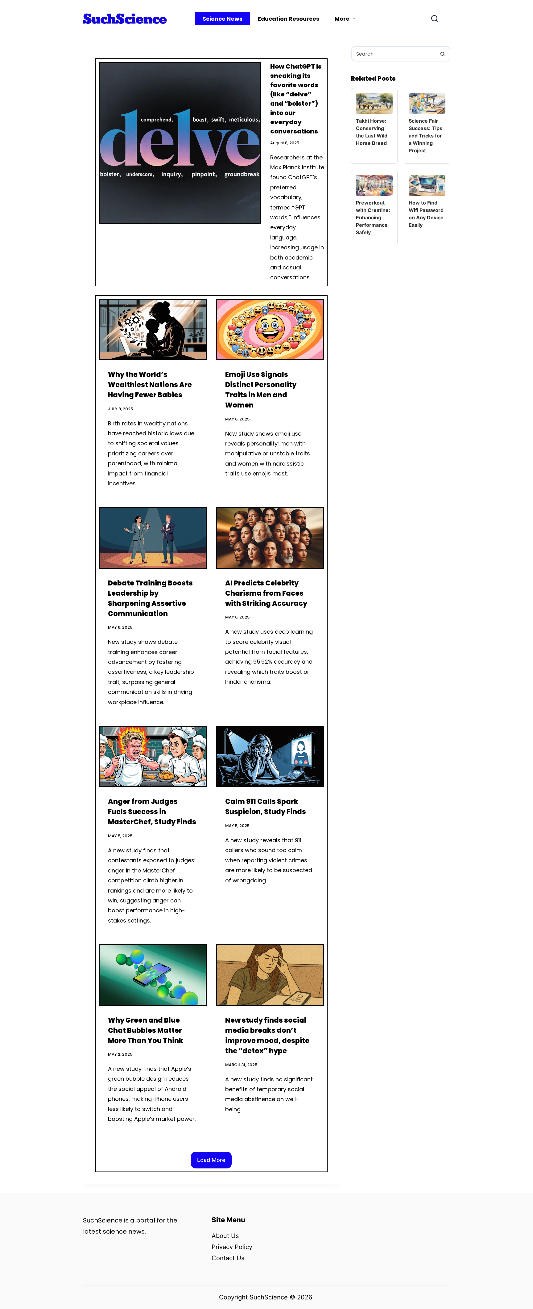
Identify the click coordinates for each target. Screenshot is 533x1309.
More (342, 19)
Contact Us (228, 1258)
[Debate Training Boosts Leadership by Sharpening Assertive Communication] (153, 537)
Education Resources (288, 19)
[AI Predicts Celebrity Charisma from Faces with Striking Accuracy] (270, 537)
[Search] (434, 18)
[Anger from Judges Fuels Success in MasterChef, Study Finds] (153, 756)
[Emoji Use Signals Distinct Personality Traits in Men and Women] (270, 329)
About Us (225, 1235)
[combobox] (394, 53)
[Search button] (443, 54)
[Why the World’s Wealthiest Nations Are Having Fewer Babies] (153, 329)
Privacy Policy (232, 1247)
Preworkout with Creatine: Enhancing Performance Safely (373, 217)
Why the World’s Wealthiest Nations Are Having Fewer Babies (150, 385)
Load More (211, 1160)
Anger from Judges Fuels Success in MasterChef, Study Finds (152, 812)
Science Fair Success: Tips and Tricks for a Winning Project (425, 136)
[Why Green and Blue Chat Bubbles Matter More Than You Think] (153, 975)
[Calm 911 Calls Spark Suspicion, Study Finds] (270, 756)
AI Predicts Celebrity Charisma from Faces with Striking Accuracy (266, 593)
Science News (222, 19)
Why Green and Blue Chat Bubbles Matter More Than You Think (145, 1030)
